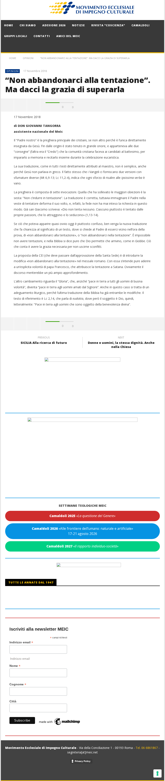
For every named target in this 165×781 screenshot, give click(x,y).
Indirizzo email (21, 642)
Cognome (17, 684)
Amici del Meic (68, 36)
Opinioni (12, 71)
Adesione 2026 (54, 25)
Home (8, 25)
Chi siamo (28, 25)
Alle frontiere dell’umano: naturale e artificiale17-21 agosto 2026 (82, 531)
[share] (7, 104)
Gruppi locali (15, 36)
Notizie (78, 25)
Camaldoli (140, 25)
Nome (14, 666)
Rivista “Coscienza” (108, 25)
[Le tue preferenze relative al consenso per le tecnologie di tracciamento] (157, 773)
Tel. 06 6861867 (147, 748)
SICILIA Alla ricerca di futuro (44, 341)
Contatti (42, 36)
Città (12, 701)
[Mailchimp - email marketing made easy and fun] (59, 721)
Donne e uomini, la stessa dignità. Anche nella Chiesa (121, 343)
